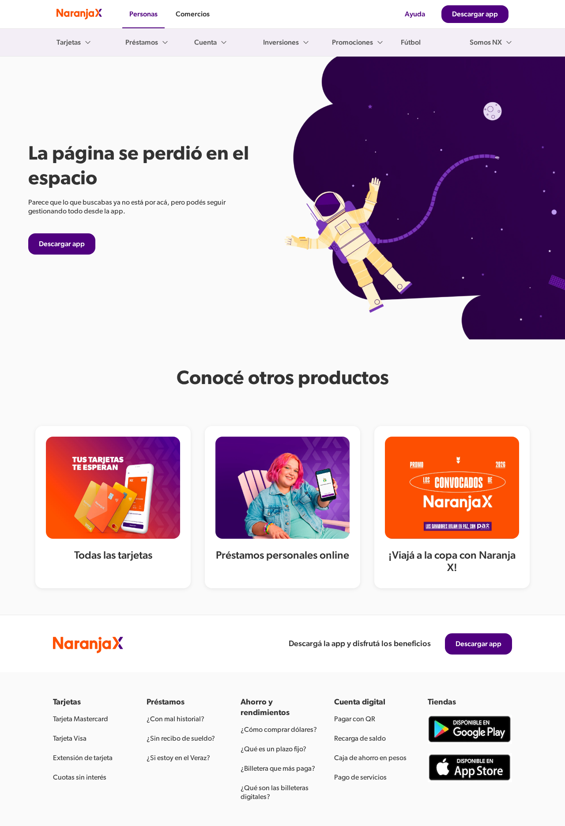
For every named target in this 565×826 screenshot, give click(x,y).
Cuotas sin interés (79, 777)
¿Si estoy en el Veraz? (178, 757)
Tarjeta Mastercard (80, 719)
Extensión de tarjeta (83, 757)
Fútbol (411, 42)
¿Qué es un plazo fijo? (273, 749)
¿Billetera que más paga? (278, 768)
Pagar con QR (354, 719)
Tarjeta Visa (70, 738)
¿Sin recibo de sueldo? (181, 738)
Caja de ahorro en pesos (370, 757)
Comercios (193, 14)
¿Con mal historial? (175, 719)
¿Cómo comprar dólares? (279, 729)
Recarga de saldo (360, 738)
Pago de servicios (360, 777)
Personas (143, 14)
